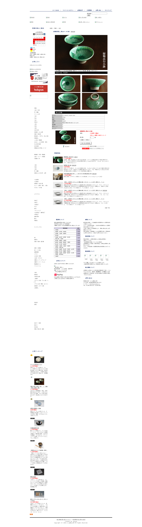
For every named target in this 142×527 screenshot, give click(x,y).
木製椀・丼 (37, 158)
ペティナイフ (37, 210)
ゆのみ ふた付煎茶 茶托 (40, 142)
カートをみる (56, 10)
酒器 (35, 245)
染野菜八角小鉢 (68, 165)
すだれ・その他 (38, 187)
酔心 (35, 218)
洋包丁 (36, 202)
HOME (51, 28)
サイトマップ (108, 10)
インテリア (36, 320)
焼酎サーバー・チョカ (39, 262)
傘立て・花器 (37, 323)
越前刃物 (36, 216)
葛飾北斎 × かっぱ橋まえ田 (40, 101)
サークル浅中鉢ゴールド (36, 364)
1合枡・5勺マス (38, 258)
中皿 (35, 126)
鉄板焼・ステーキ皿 (39, 285)
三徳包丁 (36, 204)
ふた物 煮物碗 (38, 140)
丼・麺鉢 (36, 112)
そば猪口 (36, 181)
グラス (36, 254)
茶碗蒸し (36, 138)
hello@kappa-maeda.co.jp (95, 284)
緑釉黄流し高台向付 (69, 157)
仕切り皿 (36, 130)
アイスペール (37, 266)
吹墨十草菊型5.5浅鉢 (35, 408)
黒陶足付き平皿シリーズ (40, 148)
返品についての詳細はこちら (97, 148)
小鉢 (35, 116)
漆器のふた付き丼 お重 (40, 173)
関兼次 (36, 220)
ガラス (35, 191)
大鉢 (35, 120)
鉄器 (35, 299)
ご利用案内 (89, 10)
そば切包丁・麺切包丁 (39, 212)
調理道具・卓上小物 (38, 291)
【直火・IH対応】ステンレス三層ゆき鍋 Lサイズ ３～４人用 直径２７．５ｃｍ (84, 198)
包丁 (35, 197)
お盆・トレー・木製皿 (39, 156)
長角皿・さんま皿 (38, 132)
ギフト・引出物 (37, 340)
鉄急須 (36, 302)
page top (107, 207)
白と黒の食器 (37, 144)
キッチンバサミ (38, 227)
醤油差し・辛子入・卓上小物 (41, 136)
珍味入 (36, 122)
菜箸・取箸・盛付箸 (39, 241)
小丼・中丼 (37, 110)
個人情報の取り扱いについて (64, 519)
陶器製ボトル (37, 264)
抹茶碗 (35, 295)
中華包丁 (36, 214)
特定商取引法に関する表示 (79, 519)
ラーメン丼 (37, 114)
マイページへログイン (68, 10)
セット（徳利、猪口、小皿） (41, 185)
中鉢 (35, 118)
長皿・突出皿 (37, 134)
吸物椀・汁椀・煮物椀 (39, 154)
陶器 (35, 105)
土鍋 (35, 272)
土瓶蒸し (36, 287)
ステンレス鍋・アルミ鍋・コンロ (41, 281)
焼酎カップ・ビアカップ (40, 260)
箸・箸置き (36, 234)
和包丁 (36, 200)
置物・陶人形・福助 (39, 329)
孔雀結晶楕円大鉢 (34, 428)
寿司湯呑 (36, 316)
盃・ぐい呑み (37, 250)
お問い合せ (98, 10)
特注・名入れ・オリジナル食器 (40, 337)
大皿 (35, 128)
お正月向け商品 (37, 344)
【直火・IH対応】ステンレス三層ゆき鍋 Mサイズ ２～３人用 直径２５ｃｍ (83, 190)
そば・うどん (37, 177)
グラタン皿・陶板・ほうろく (41, 284)
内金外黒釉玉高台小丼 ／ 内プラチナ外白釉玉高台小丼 (78, 173)
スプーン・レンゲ (38, 230)
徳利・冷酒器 (37, 248)
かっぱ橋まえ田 (33, 0)
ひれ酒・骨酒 (37, 256)
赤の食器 (36, 146)
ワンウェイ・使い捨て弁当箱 (40, 332)
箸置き (36, 239)
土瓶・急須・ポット (38, 308)
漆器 (35, 151)
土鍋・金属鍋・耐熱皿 (39, 269)
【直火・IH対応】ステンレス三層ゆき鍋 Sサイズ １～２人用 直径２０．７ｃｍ (84, 182)
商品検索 (89, 13)
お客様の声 (80, 10)
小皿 (35, 124)
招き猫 (36, 327)
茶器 (35, 312)
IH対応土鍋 (37, 276)
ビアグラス (37, 194)
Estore (75, 521)
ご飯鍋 (36, 278)
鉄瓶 (35, 304)
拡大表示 (67, 146)
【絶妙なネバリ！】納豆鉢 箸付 (38, 450)
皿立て (36, 325)
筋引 (35, 208)
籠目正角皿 (33, 476)
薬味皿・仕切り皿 (38, 183)
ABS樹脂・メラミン (38, 162)
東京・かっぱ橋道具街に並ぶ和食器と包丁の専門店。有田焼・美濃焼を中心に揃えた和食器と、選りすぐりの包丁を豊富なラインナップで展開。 (80, 0)
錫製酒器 (36, 252)
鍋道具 (36, 274)
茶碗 (35, 108)
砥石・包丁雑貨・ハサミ (39, 224)
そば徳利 (36, 179)
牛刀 (35, 206)
